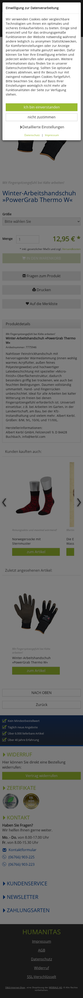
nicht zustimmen (44, 116)
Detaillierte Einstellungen (43, 126)
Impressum (52, 135)
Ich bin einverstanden (41, 107)
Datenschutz (32, 135)
